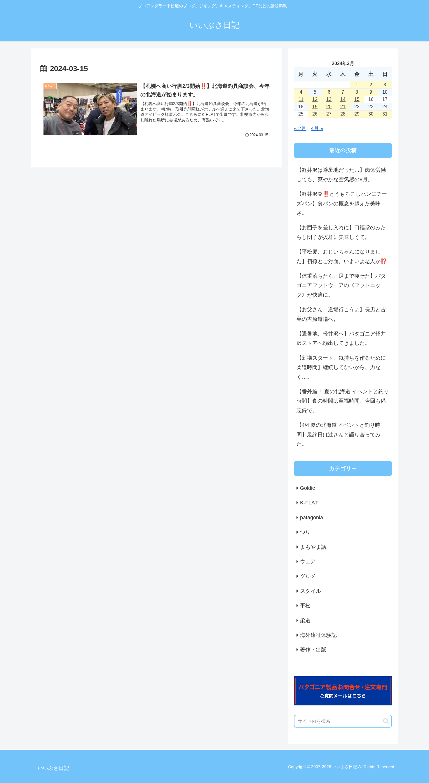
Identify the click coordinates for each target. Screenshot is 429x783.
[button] (386, 721)
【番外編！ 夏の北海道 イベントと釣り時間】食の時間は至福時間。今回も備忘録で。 (343, 401)
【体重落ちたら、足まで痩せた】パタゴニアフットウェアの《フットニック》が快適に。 (341, 285)
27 (329, 113)
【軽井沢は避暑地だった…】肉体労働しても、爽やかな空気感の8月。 (341, 174)
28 (343, 113)
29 (357, 113)
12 (315, 99)
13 (329, 99)
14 (343, 99)
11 (301, 99)
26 (315, 113)
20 (329, 106)
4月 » (317, 128)
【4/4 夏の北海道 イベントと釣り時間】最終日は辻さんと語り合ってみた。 (339, 434)
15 (357, 99)
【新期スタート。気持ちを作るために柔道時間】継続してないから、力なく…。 (341, 367)
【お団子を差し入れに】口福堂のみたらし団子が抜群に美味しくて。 (341, 232)
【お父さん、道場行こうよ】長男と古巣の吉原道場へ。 (341, 314)
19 (315, 106)
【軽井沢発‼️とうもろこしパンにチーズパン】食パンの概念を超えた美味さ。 (342, 203)
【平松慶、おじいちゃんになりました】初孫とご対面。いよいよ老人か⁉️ (342, 256)
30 (371, 113)
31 (385, 113)
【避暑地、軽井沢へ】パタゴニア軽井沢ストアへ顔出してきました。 (341, 338)
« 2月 (300, 128)
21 (343, 106)
